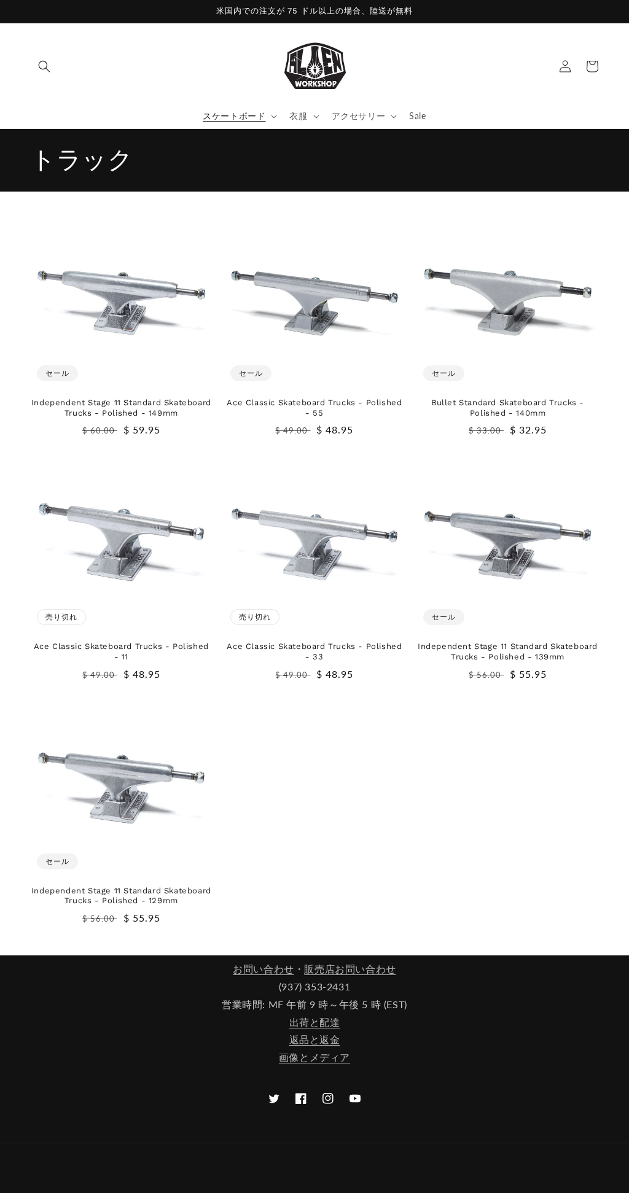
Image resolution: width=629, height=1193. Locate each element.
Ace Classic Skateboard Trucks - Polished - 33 (314, 651)
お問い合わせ (263, 968)
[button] (44, 66)
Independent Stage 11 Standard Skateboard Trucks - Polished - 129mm (121, 896)
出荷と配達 (314, 1022)
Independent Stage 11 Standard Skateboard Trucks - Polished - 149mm (121, 408)
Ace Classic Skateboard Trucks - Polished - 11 (121, 651)
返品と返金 (314, 1039)
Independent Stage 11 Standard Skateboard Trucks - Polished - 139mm (508, 651)
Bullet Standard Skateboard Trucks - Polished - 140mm (507, 408)
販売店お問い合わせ (350, 968)
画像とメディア (314, 1057)
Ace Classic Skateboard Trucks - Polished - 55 (314, 408)
